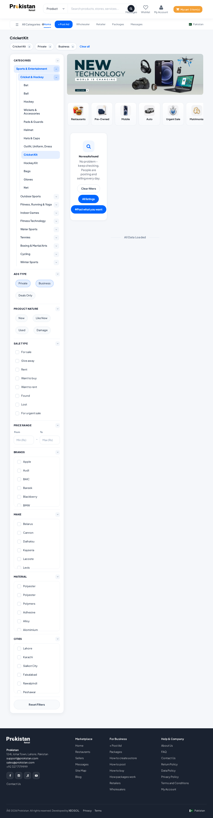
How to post (118, 764)
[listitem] (78, 114)
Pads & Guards (33, 121)
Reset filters (37, 704)
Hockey (29, 101)
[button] (30, 24)
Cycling (25, 254)
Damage (42, 330)
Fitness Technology (33, 221)
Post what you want (89, 209)
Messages (136, 24)
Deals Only (25, 295)
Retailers (115, 783)
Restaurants (82, 751)
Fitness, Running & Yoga (36, 204)
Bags (27, 171)
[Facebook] (10, 775)
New (22, 318)
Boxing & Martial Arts (33, 245)
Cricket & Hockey (32, 77)
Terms (98, 810)
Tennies (25, 237)
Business (45, 283)
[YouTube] (36, 775)
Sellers (79, 758)
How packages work (123, 776)
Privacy (87, 810)
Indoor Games (29, 212)
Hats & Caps (32, 138)
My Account (168, 789)
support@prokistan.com (22, 758)
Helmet (28, 130)
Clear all (85, 46)
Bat (26, 85)
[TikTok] (27, 775)
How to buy (117, 770)
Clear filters (88, 188)
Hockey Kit (31, 163)
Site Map (80, 770)
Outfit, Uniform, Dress (38, 146)
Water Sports (28, 229)
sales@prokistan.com (20, 762)
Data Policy (168, 770)
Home (79, 745)
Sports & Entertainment (31, 68)
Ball (26, 93)
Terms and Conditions (175, 783)
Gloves (28, 179)
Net (26, 187)
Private (23, 283)
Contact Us (13, 784)
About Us (167, 745)
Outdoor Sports (30, 196)
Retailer (100, 24)
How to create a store (123, 758)
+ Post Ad (63, 24)
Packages (118, 24)
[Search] (131, 8)
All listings (88, 199)
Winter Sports (29, 262)
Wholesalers (117, 789)
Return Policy (169, 764)
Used (22, 330)
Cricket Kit (30, 154)
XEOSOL (74, 810)
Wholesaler (83, 24)
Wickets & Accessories (32, 111)
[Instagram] (18, 775)
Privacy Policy (170, 776)
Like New (41, 318)
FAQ (164, 751)
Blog (78, 776)
